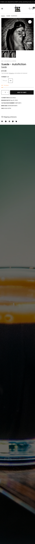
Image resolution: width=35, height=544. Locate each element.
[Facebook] (2, 121)
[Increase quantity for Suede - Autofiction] (7, 92)
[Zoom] (30, 21)
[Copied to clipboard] (17, 121)
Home (3, 16)
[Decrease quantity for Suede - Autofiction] (2, 92)
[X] (6, 121)
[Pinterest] (10, 121)
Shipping (11, 73)
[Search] (29, 9)
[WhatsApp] (13, 121)
